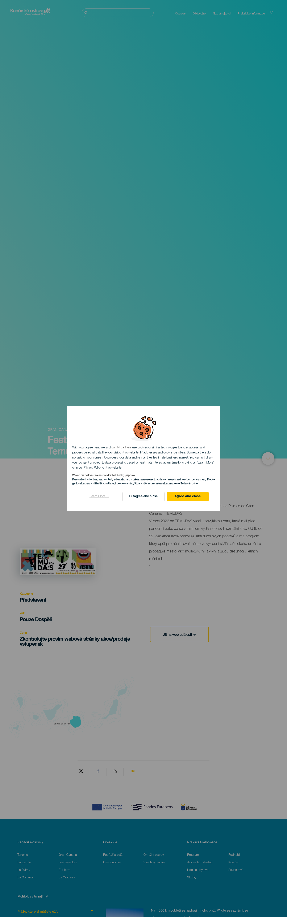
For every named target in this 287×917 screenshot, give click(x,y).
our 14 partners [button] (122, 447)
